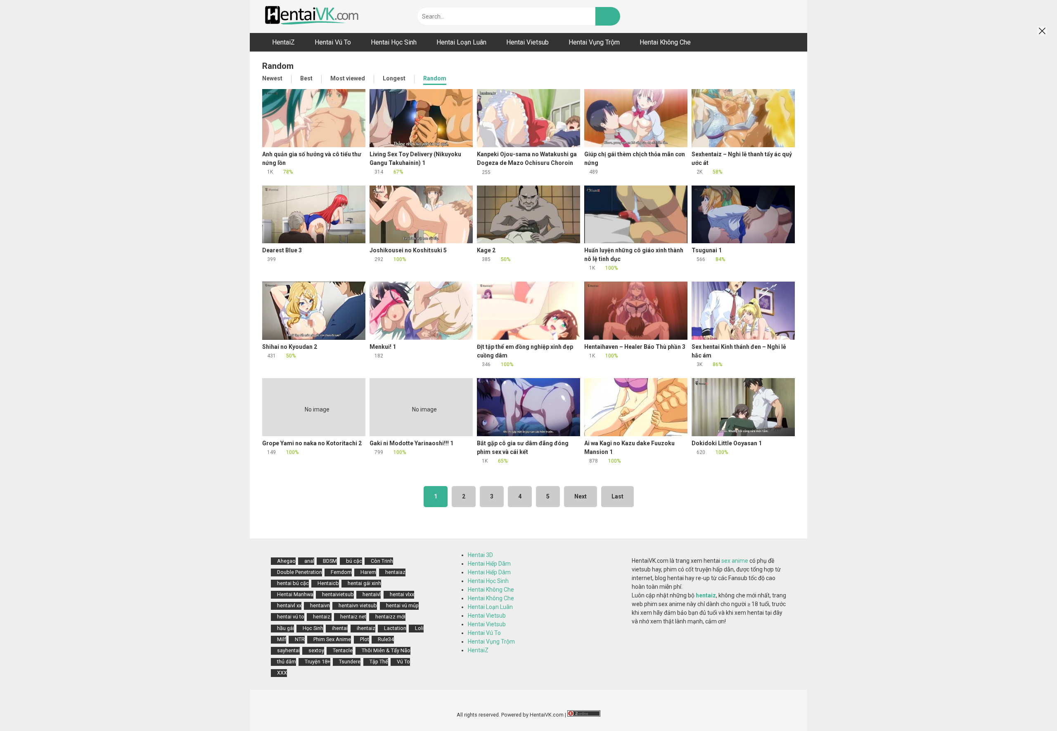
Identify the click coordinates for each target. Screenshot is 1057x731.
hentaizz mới (390, 616)
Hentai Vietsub (487, 615)
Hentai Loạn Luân (490, 607)
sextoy (316, 650)
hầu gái (285, 628)
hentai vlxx (402, 594)
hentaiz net (353, 616)
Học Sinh (313, 628)
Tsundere (349, 661)
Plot (364, 639)
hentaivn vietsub (358, 605)
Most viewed (347, 78)
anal (309, 561)
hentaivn (320, 605)
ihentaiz (366, 628)
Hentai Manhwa (295, 594)
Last (617, 496)
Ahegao (286, 561)
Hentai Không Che (491, 589)
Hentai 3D (480, 555)
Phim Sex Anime (332, 639)
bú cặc (354, 561)
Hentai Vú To (484, 633)
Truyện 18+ (317, 661)
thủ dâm (286, 661)
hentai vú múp (402, 605)
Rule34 (386, 639)
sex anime (734, 560)
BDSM (330, 561)
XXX (282, 673)
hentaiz (706, 595)
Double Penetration (299, 572)
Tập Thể (379, 661)
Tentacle (343, 650)
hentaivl (372, 594)
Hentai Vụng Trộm (491, 641)
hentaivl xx (289, 605)
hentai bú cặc (293, 583)
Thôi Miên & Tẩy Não (386, 650)
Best (306, 78)
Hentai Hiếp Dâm (489, 563)
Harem (368, 572)
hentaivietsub (338, 594)
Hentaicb (328, 583)
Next (580, 496)
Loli (419, 628)
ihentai (340, 628)
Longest (394, 78)
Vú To (403, 661)
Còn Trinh (382, 561)
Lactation (395, 628)
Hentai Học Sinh (488, 581)
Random (434, 78)
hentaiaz (395, 572)
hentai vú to (290, 616)
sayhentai (288, 650)
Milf (281, 639)
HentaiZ (478, 650)
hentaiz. (322, 616)
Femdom (341, 572)
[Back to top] (1029, 706)
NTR (300, 639)
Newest (272, 78)
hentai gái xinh (364, 583)
